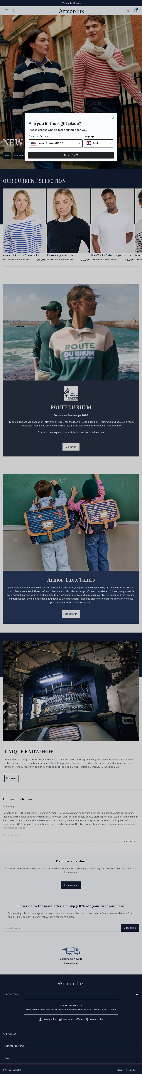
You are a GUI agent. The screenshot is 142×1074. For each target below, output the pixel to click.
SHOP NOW (71, 154)
